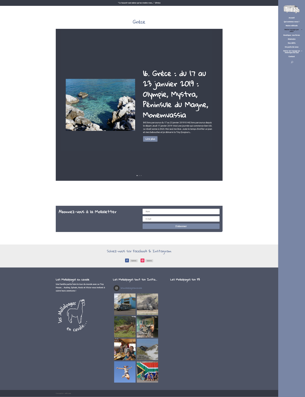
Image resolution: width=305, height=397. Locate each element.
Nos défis (291, 43)
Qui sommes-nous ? (291, 22)
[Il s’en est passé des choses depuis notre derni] (147, 372)
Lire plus (150, 138)
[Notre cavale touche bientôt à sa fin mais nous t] (125, 327)
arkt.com (68, 393)
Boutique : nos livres (291, 35)
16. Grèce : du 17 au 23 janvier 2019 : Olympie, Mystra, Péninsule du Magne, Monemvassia (175, 93)
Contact (291, 56)
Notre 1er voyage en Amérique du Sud (291, 51)
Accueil (292, 18)
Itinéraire (291, 39)
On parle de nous (291, 47)
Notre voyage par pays (292, 30)
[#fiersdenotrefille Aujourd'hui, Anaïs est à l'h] (125, 372)
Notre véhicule (292, 26)
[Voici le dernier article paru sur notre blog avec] (147, 327)
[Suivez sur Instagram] (142, 260)
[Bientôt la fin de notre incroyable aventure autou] (147, 304)
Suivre (133, 261)
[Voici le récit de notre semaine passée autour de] (147, 349)
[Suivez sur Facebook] (127, 260)
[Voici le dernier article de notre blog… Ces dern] (125, 304)
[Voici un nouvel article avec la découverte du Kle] (125, 349)
